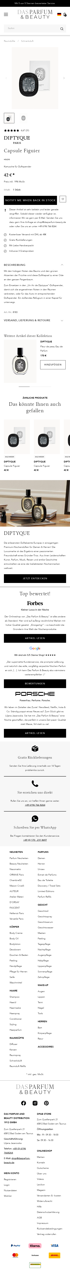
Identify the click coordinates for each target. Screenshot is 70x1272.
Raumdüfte (9, 41)
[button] (64, 78)
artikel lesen (35, 638)
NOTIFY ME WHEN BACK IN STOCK (30, 200)
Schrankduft (27, 41)
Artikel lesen (35, 733)
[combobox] (35, 28)
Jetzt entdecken (35, 578)
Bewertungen (35, 683)
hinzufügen (53, 364)
